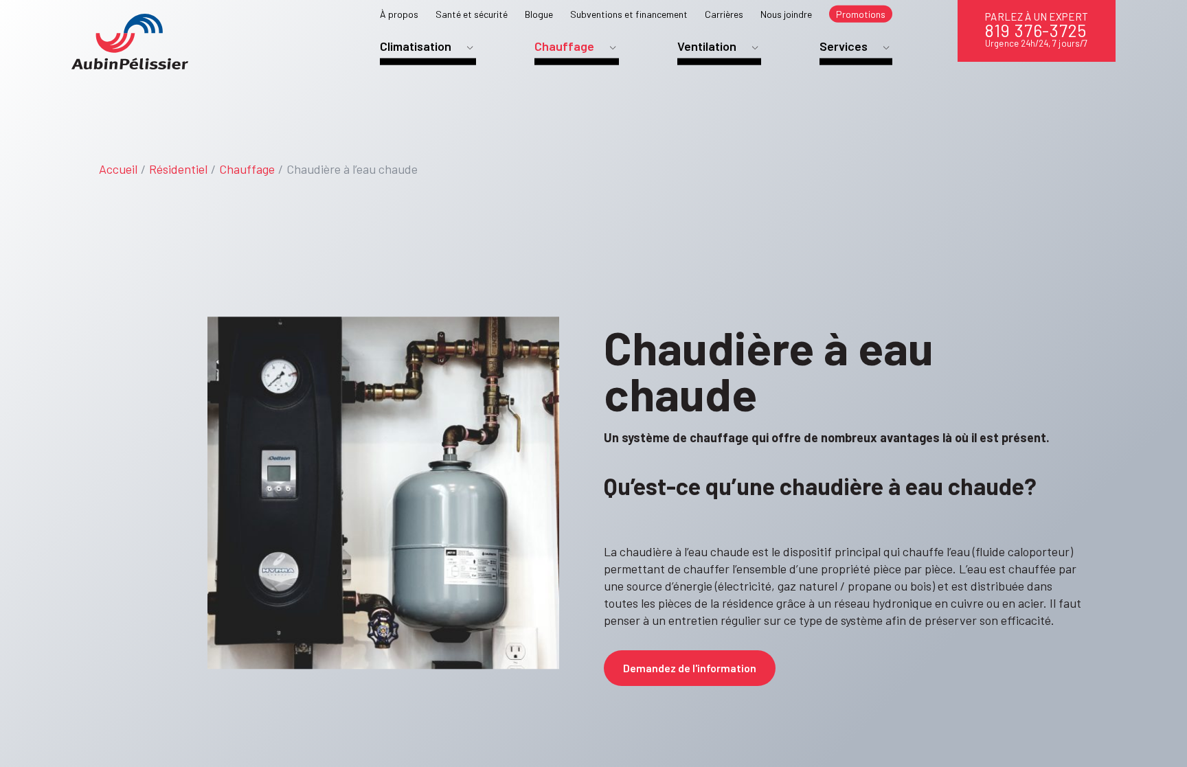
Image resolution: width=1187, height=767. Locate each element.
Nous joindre (786, 14)
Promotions (860, 14)
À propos (399, 14)
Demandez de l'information (689, 667)
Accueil (118, 168)
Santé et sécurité (472, 14)
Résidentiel (178, 168)
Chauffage (247, 168)
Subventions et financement (629, 14)
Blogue (539, 14)
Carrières (724, 14)
